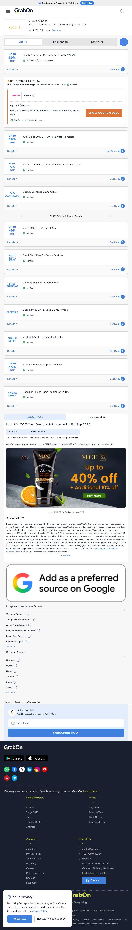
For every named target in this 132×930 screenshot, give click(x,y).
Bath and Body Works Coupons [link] (20, 630)
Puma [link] (9, 682)
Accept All (20, 919)
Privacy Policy (33, 853)
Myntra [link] (9, 665)
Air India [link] (10, 676)
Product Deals (33, 822)
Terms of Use (33, 858)
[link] (14, 771)
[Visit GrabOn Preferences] (66, 583)
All (23, 42)
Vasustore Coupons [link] (15, 614)
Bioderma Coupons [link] (15, 641)
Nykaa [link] (27, 95)
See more (10, 646)
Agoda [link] (9, 687)
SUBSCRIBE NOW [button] (66, 733)
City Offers (95, 807)
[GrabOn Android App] (14, 758)
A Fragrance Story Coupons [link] (19, 619)
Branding (31, 863)
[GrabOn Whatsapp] (7, 771)
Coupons (60, 42)
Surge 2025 (32, 812)
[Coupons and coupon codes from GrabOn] (23, 11)
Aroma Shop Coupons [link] (16, 625)
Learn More (90, 791)
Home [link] (7, 702)
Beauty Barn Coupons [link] (16, 636)
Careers (30, 868)
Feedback (31, 882)
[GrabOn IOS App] (37, 758)
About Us (31, 849)
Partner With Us (35, 873)
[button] (124, 42)
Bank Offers (95, 817)
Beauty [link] (17, 702)
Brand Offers (96, 812)
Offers (97, 42)
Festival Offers (97, 822)
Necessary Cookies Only (51, 919)
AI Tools (30, 807)
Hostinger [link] (10, 660)
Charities (30, 826)
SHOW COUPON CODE (104, 113)
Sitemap (30, 878)
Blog (28, 817)
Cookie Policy (39, 911)
